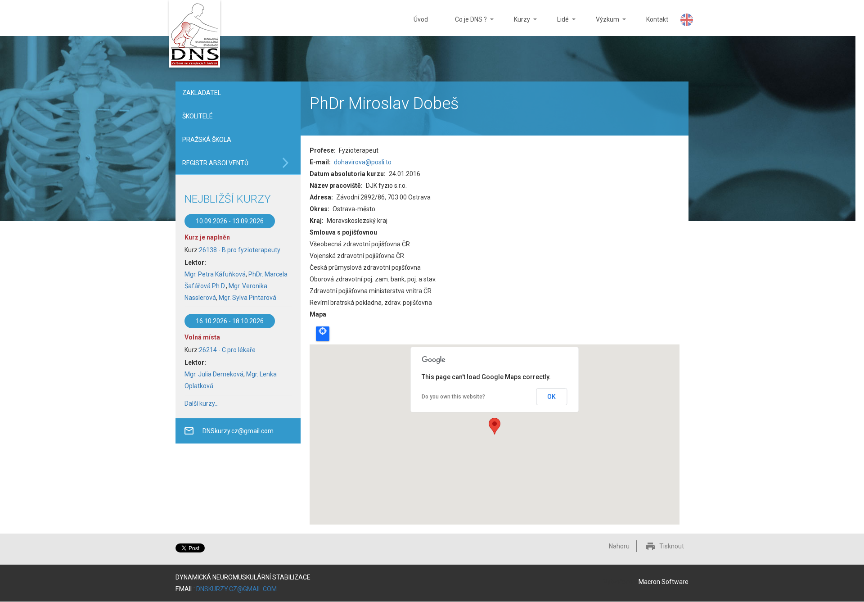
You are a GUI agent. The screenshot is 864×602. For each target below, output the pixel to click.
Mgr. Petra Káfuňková (215, 274)
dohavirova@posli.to (363, 162)
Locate (322, 333)
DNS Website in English (686, 20)
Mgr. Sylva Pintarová (247, 297)
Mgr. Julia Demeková (213, 374)
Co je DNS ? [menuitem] (464, 26)
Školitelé (197, 116)
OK (551, 396)
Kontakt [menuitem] (657, 19)
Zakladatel (201, 92)
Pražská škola (206, 139)
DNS (194, 35)
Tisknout (671, 546)
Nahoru (619, 546)
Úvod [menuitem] (421, 19)
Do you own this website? (453, 397)
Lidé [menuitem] (556, 26)
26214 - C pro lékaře (227, 349)
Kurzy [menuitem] (515, 26)
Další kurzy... (201, 403)
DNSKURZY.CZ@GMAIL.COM (236, 589)
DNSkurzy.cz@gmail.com (238, 431)
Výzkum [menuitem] (600, 26)
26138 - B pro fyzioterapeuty (239, 249)
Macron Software (663, 581)
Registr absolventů (215, 163)
